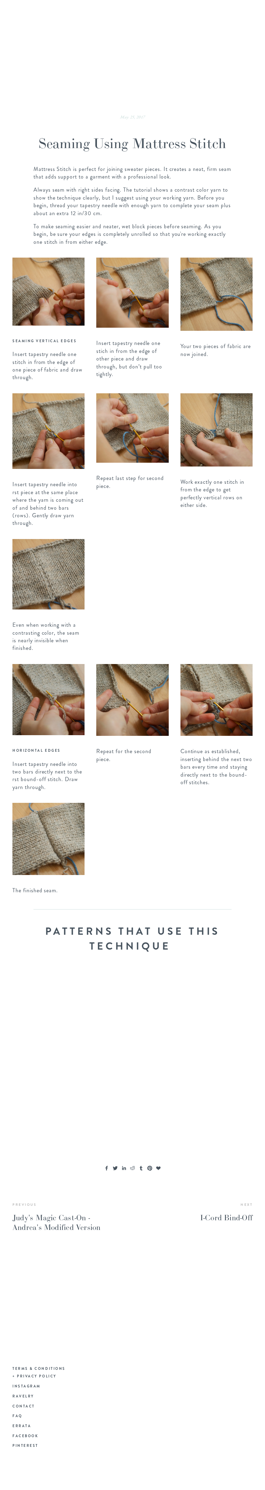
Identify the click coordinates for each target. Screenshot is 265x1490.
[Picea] (223, 1056)
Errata (21, 1426)
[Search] (57, 13)
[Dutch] (102, 1056)
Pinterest (25, 1445)
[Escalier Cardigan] (162, 1056)
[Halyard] (162, 996)
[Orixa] (42, 1116)
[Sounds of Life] (42, 1056)
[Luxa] (42, 996)
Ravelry (23, 1396)
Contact (23, 1406)
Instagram (26, 1386)
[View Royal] (102, 996)
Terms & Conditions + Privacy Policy (39, 1372)
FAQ (17, 1416)
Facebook (25, 1436)
